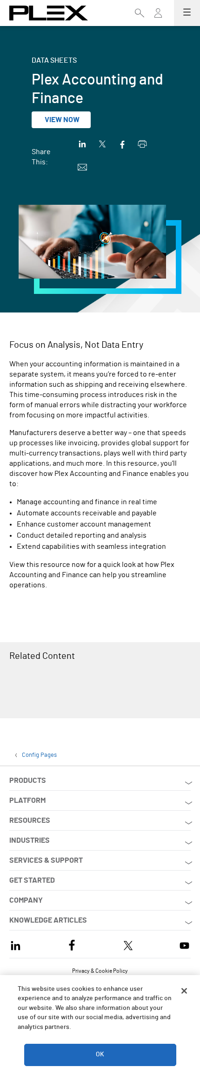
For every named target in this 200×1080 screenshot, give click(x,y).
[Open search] (139, 13)
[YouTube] (184, 944)
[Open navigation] (187, 13)
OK (100, 1054)
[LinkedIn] (15, 944)
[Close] (184, 991)
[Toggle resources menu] (158, 17)
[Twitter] (128, 944)
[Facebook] (72, 944)
